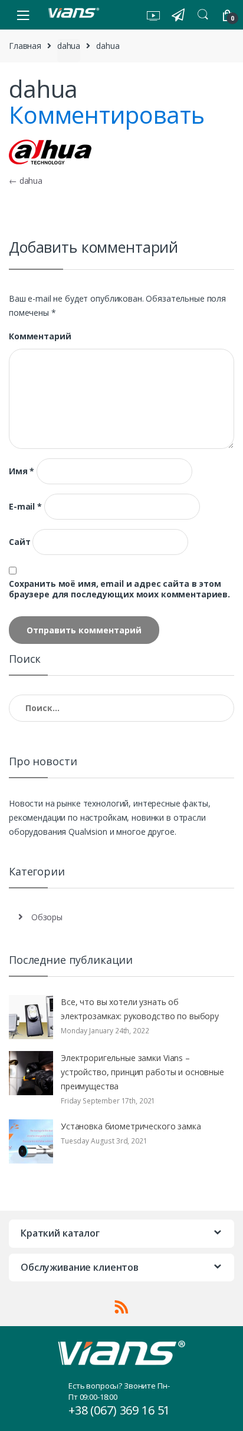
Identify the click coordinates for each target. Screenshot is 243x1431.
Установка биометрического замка (131, 1126)
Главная (25, 45)
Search (202, 14)
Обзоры (47, 917)
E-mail (25, 506)
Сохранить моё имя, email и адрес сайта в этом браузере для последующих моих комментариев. (119, 589)
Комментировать (107, 114)
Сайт (19, 542)
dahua (68, 45)
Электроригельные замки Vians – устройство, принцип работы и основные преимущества (142, 1072)
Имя (21, 471)
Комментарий (40, 336)
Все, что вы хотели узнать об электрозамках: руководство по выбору (140, 1009)
